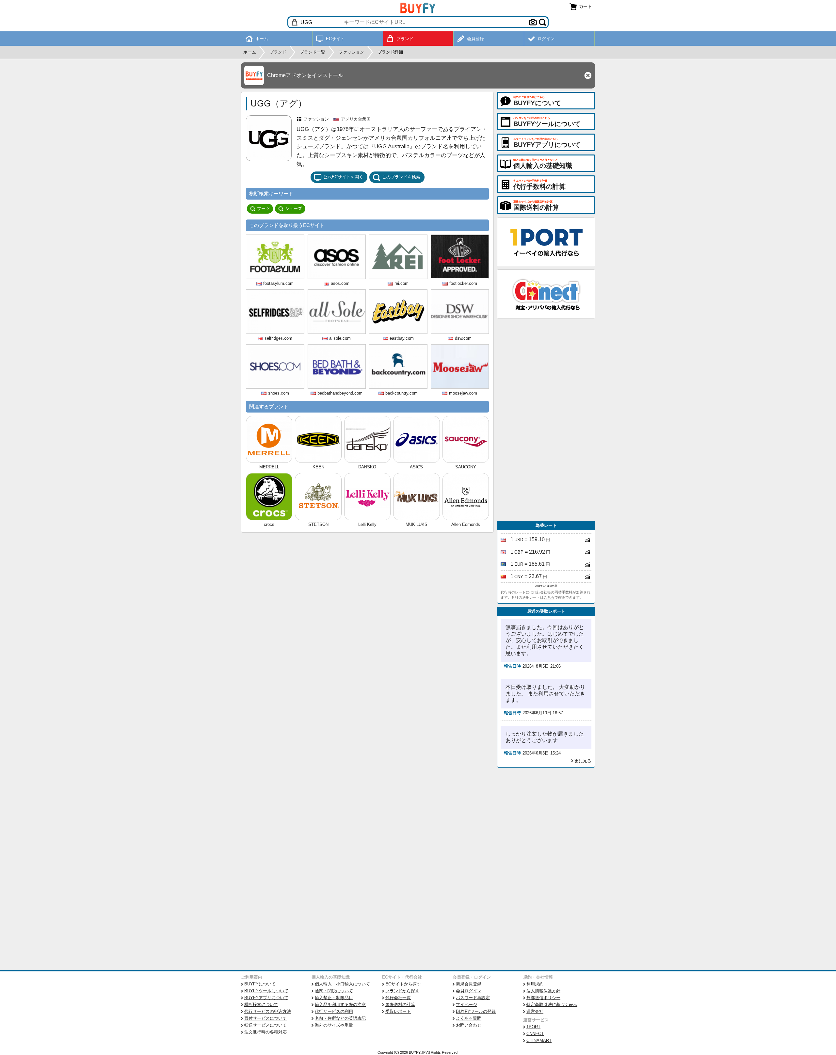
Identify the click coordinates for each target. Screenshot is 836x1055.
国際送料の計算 (400, 1004)
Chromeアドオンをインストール (305, 75)
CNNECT (535, 1033)
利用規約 (534, 984)
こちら (549, 597)
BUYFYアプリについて (266, 997)
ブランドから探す (402, 990)
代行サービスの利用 (334, 1011)
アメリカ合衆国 (356, 119)
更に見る (582, 760)
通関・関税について (334, 990)
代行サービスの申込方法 (267, 1011)
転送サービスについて (265, 1025)
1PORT (533, 1026)
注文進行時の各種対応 (265, 1032)
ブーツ (263, 208)
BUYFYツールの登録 (476, 1011)
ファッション (316, 119)
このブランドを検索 (401, 176)
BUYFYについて (260, 984)
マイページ (466, 1004)
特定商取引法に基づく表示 (551, 1004)
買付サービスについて (265, 1018)
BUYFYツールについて (266, 990)
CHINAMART (539, 1040)
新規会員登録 (468, 984)
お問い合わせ (468, 1025)
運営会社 (534, 1011)
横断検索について (261, 1004)
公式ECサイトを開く (343, 176)
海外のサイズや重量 (334, 1025)
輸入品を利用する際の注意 (340, 1004)
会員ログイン (468, 990)
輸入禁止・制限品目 (334, 997)
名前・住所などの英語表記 (340, 1018)
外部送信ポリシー (543, 997)
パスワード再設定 (473, 997)
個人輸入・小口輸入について (342, 984)
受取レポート (398, 1011)
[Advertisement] (546, 420)
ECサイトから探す (403, 984)
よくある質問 (468, 1018)
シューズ (293, 208)
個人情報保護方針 (543, 990)
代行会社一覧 (398, 997)
